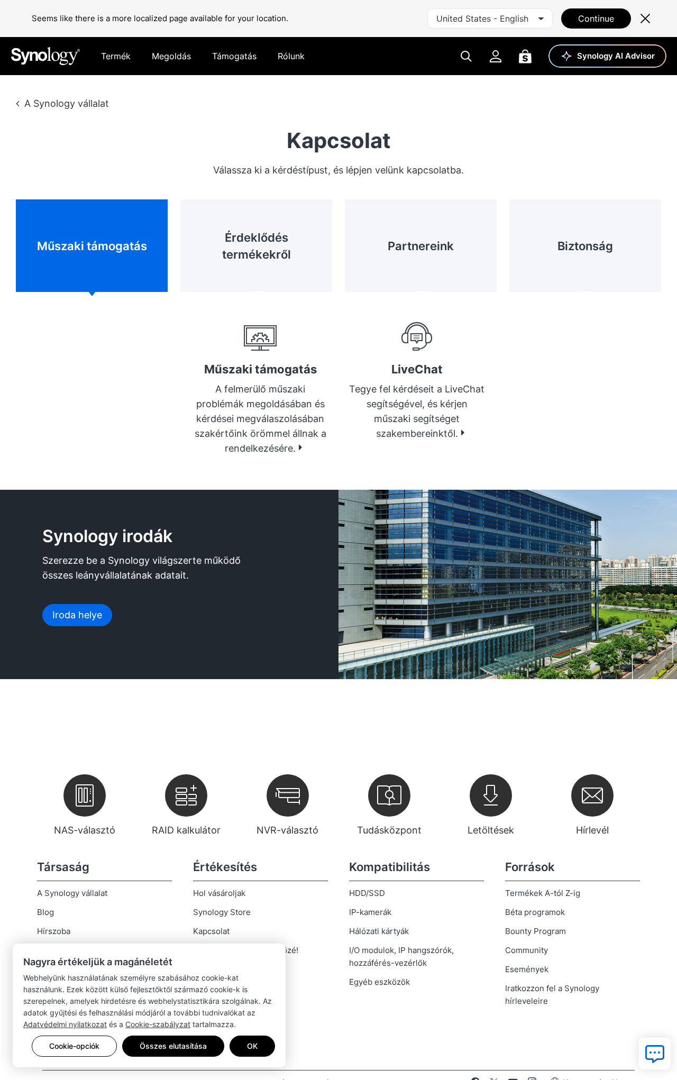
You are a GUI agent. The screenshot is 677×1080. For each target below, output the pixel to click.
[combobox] (490, 18)
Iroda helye (77, 614)
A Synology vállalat (66, 103)
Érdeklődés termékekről (256, 246)
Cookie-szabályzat (157, 1024)
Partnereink (421, 246)
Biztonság (585, 246)
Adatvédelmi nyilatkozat (65, 1024)
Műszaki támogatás (92, 246)
